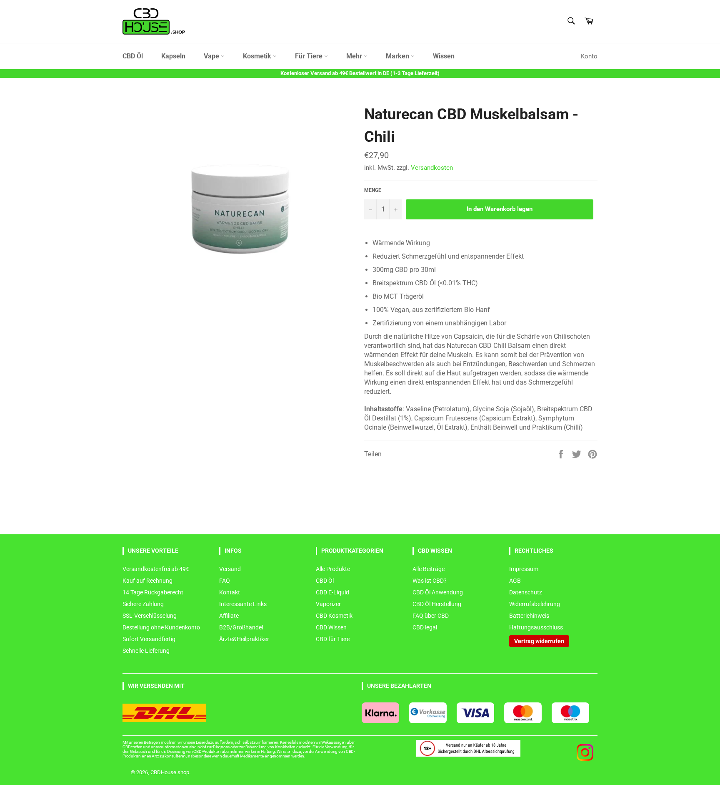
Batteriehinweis (529, 615)
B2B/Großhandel (241, 627)
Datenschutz (525, 592)
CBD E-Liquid (332, 592)
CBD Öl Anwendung (437, 592)
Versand (230, 569)
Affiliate (229, 615)
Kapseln (173, 56)
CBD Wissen (331, 627)
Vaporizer (328, 604)
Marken (398, 56)
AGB (515, 580)
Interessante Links (243, 604)
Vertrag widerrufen (539, 641)
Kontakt (229, 592)
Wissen (444, 56)
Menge (372, 190)
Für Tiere (309, 56)
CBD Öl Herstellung (436, 604)
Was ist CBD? (429, 580)
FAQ (224, 580)
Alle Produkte (333, 569)
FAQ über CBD (430, 615)
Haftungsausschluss (536, 627)
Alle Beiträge (428, 569)
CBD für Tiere (333, 639)
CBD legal (424, 627)
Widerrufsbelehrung (534, 604)
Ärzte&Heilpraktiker (244, 639)
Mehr (355, 56)
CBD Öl (132, 56)
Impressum (523, 569)
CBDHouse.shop (169, 772)
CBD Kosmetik (334, 615)
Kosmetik (258, 56)
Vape (212, 56)
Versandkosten (432, 167)
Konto (589, 56)
